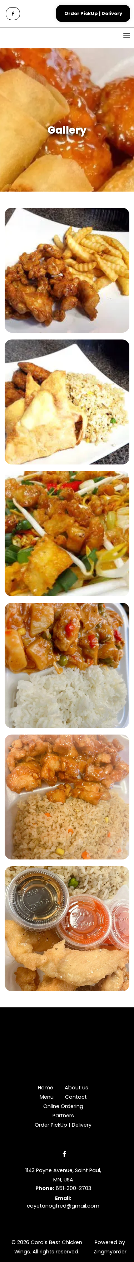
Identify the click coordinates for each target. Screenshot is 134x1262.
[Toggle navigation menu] (121, 35)
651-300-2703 (73, 1188)
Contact (76, 1096)
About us (76, 1087)
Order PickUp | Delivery (63, 1124)
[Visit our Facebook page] (12, 13)
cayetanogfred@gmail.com (63, 1205)
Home (45, 1087)
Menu (47, 1096)
